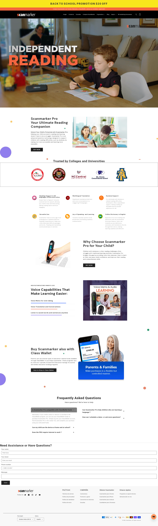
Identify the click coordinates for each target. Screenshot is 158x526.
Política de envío (66, 502)
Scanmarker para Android (107, 499)
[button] (101, 14)
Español (39, 519)
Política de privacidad (68, 496)
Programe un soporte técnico (128, 494)
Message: (4, 472)
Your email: (5, 457)
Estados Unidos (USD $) (25, 519)
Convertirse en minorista (87, 499)
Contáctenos (83, 494)
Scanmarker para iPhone (106, 496)
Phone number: (6, 464)
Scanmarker (129, 520)
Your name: (5, 449)
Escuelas (82, 502)
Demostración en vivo (126, 496)
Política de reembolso (68, 499)
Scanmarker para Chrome (107, 494)
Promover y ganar (85, 496)
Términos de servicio (68, 494)
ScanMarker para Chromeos (107, 502)
